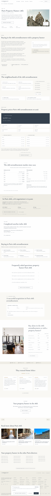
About (45, 481)
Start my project (25, 410)
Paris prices (39, 484)
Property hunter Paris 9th (4, 459)
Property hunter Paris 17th (4, 462)
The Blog (39, 479)
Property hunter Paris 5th (4, 457)
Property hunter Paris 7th (29, 457)
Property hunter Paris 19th (17, 462)
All (25, 419)
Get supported (32, 355)
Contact (46, 1)
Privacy (43, 493)
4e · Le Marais (27, 484)
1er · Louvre (27, 479)
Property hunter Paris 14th (17, 460)
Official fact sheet (47, 486)
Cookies (49, 493)
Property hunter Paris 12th (41, 459)
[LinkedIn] (1, 484)
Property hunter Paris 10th (17, 459)
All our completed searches (7, 235)
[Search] (39, 1)
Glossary (45, 484)
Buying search (15, 479)
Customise (30, 493)
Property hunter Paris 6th (17, 457)
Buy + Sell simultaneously (15, 485)
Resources (31, 1)
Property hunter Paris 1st (4, 456)
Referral (45, 487)
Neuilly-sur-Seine (34, 479)
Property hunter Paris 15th (29, 460)
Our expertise (18, 1)
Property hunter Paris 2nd (17, 456)
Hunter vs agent (22, 484)
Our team (46, 479)
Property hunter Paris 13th (4, 460)
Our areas (22, 1)
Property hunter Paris (22, 479)
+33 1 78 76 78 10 (26, 413)
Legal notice (40, 493)
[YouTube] (5, 484)
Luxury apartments (40, 487)
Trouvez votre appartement (25, 287)
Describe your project (7, 22)
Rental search (15, 481)
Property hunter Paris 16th (41, 460)
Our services (26, 1)
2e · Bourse (27, 481)
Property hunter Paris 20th (29, 462)
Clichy (36, 94)
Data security (46, 493)
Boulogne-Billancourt (34, 481)
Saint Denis (39, 94)
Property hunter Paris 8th (41, 457)
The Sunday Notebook (40, 481)
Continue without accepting (20, 493)
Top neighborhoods (40, 486)
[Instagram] (3, 484)
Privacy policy (14, 490)
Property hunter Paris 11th (29, 459)
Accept (36, 493)
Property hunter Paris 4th (41, 456)
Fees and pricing (22, 481)
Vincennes (33, 484)
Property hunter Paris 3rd (29, 456)
